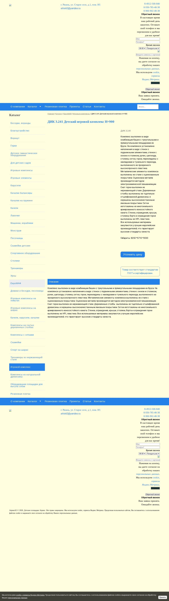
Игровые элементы (21, 178)
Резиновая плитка (56, 106)
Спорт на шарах (19, 350)
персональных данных (147, 68)
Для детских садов (21, 163)
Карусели (16, 185)
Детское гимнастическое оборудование (24, 154)
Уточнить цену (132, 254)
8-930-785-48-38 (152, 7)
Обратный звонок (152, 89)
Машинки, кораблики (22, 223)
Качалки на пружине (22, 200)
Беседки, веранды (21, 123)
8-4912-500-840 (152, 3)
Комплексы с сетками (22, 335)
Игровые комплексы (22, 170)
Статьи (87, 106)
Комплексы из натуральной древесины (25, 375)
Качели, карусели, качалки (25, 318)
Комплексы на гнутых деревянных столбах (22, 326)
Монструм (16, 231)
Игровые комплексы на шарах (23, 309)
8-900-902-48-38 (152, 11)
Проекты (75, 106)
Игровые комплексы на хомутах (23, 299)
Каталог (32, 106)
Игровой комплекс (21, 367)
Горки (14, 146)
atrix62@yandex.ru (71, 8)
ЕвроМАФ (16, 283)
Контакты (99, 106)
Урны (13, 276)
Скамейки (16, 342)
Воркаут (15, 138)
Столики (15, 261)
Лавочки (15, 215)
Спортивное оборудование (25, 253)
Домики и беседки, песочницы (27, 291)
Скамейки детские (20, 246)
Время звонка (153, 45)
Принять (162, 597)
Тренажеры (17, 268)
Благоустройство (20, 131)
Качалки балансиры (21, 193)
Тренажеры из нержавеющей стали (27, 358)
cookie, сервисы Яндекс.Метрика (90, 510)
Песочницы (17, 238)
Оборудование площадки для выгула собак (27, 385)
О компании (18, 106)
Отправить (155, 83)
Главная (51, 114)
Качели (14, 208)
